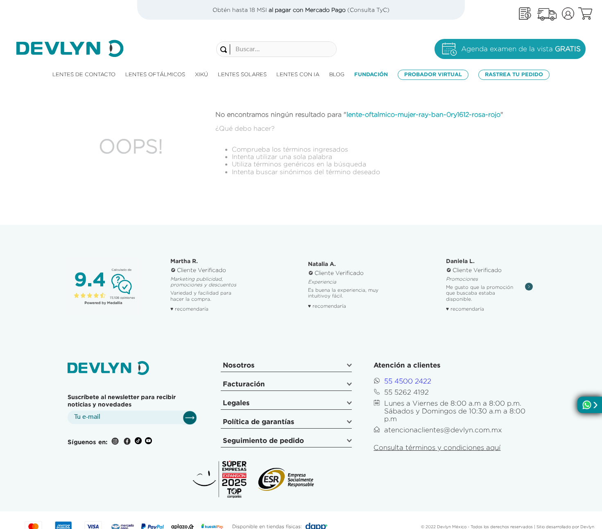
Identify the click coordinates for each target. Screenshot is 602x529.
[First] (525, 14)
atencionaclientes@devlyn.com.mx (443, 430)
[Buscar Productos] (225, 49)
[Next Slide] (529, 287)
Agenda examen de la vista (521, 48)
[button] (286, 366)
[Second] (546, 14)
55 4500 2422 (407, 381)
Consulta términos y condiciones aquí (436, 447)
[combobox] (276, 49)
